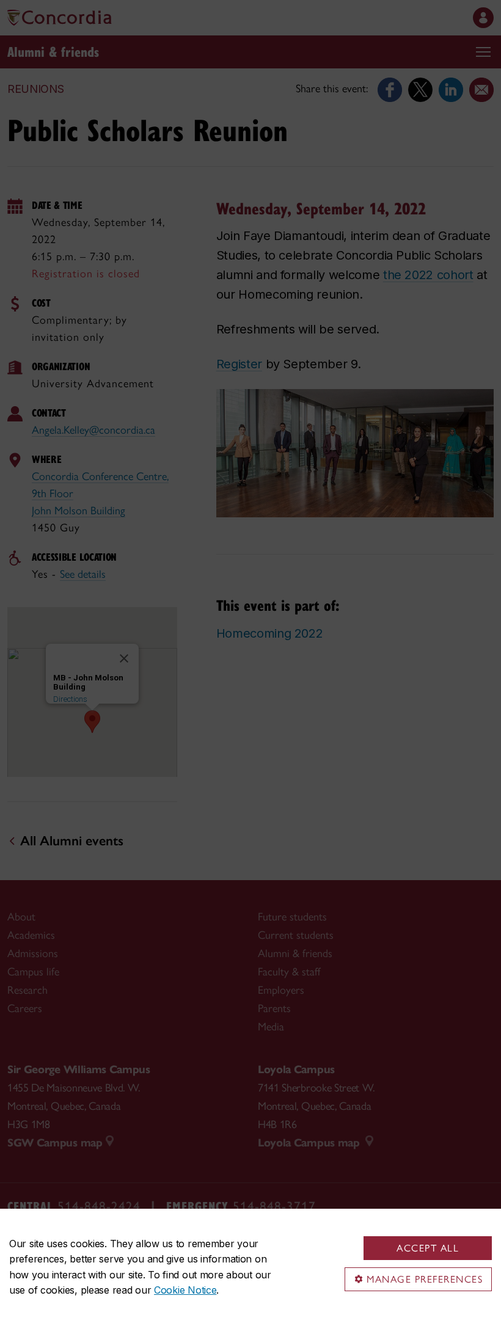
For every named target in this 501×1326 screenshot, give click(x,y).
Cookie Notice (185, 1290)
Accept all (428, 1248)
